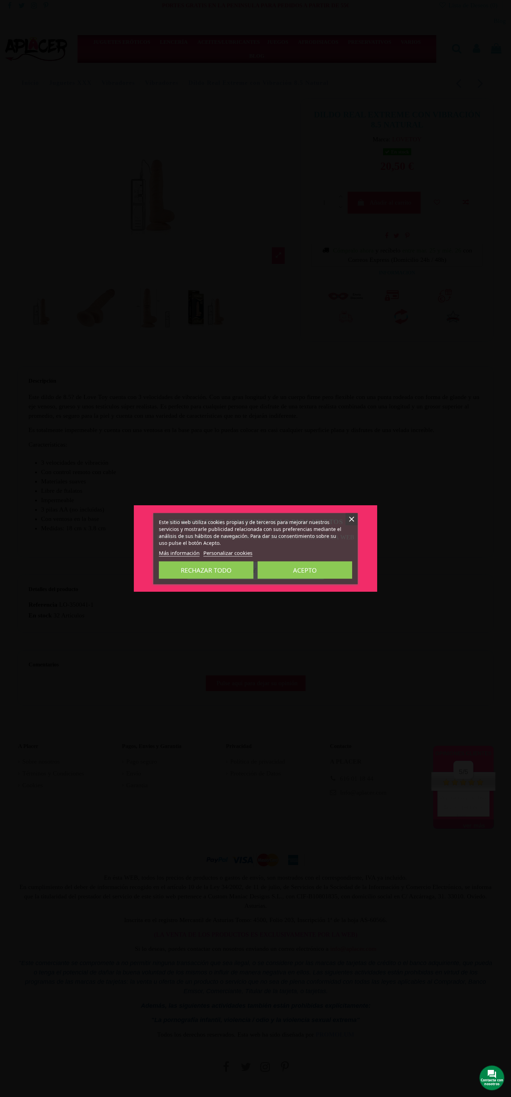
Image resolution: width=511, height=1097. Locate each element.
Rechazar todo (206, 570)
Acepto (305, 570)
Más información (179, 552)
